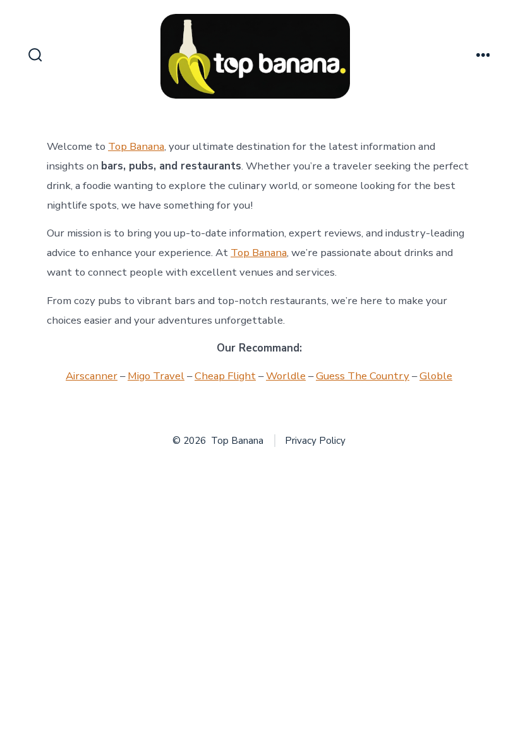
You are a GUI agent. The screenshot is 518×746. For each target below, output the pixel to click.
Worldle (286, 376)
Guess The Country (362, 376)
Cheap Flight (225, 376)
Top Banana (136, 146)
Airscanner (91, 376)
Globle (435, 376)
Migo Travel (156, 376)
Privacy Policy (315, 440)
